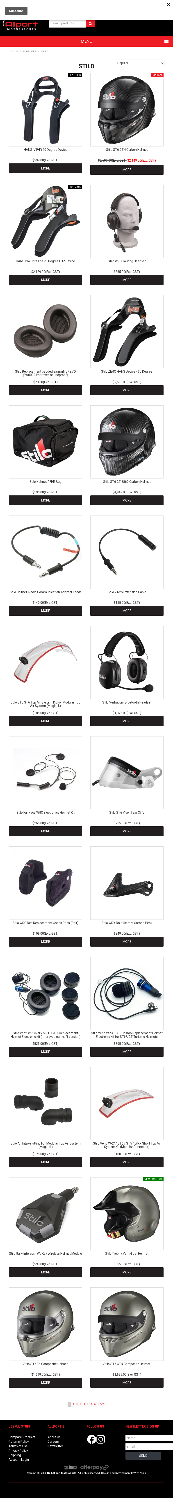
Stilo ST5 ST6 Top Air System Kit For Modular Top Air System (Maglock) (45, 704)
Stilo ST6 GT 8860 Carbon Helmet (127, 481)
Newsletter (55, 1446)
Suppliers (29, 51)
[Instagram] (100, 1439)
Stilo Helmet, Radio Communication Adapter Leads (46, 592)
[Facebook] (91, 1439)
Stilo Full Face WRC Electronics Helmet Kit (45, 812)
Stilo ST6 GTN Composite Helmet (126, 1364)
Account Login (19, 1459)
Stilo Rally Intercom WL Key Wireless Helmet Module (45, 1253)
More (45, 168)
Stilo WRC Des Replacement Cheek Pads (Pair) (45, 923)
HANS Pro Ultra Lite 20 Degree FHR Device (45, 261)
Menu (86, 41)
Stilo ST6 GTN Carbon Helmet (127, 149)
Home (14, 51)
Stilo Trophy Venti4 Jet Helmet (126, 1253)
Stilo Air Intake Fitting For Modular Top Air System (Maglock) (46, 1145)
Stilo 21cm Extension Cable (127, 592)
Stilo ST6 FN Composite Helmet (45, 1364)
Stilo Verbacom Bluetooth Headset (126, 702)
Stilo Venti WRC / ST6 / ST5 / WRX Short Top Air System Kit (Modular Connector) (127, 1145)
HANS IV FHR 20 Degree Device (45, 149)
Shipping (15, 1455)
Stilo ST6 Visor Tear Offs (126, 812)
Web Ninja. (140, 1473)
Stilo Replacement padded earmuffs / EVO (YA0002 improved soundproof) (45, 373)
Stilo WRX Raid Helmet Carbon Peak (127, 923)
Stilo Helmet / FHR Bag (45, 481)
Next (101, 1404)
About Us (54, 1437)
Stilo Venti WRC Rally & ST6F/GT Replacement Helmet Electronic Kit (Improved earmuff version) (45, 1034)
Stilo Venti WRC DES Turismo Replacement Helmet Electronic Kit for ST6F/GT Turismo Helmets (127, 1034)
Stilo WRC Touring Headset (127, 261)
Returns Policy (19, 1441)
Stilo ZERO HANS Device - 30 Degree (127, 371)
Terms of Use (18, 1446)
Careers (53, 1441)
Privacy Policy (18, 1450)
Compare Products (22, 1437)
